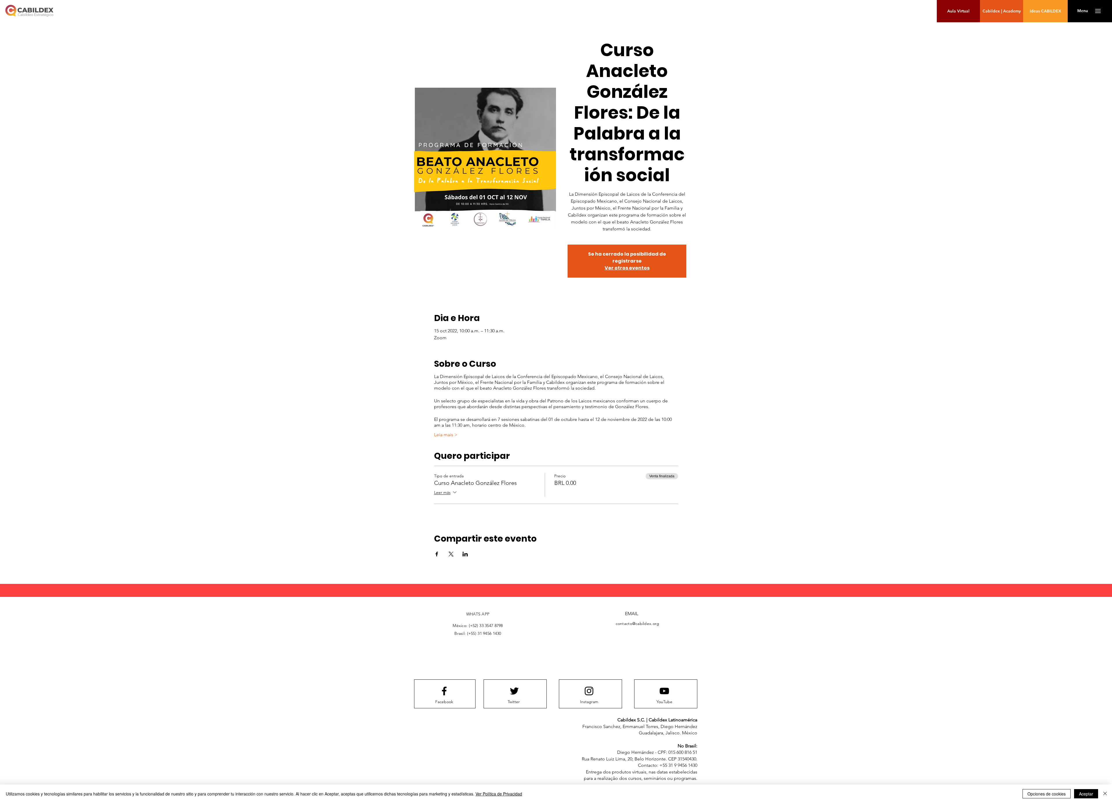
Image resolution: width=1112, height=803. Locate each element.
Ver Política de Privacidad (498, 794)
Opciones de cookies (1046, 794)
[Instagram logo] (589, 691)
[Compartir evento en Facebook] (437, 554)
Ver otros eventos (627, 268)
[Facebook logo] (444, 691)
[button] (1082, 11)
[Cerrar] (1105, 793)
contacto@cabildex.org (637, 623)
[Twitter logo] (514, 691)
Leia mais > (446, 434)
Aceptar (1086, 794)
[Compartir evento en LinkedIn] (465, 554)
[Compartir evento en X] (451, 554)
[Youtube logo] (664, 691)
